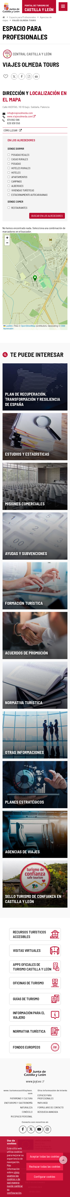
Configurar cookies (44, 1176)
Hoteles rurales (20, 168)
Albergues (17, 185)
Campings (16, 181)
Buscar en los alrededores (47, 215)
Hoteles (16, 172)
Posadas (16, 163)
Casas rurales (19, 159)
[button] (7, 237)
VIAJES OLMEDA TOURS (24, 20)
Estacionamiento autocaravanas (29, 194)
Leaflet (8, 325)
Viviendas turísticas (22, 190)
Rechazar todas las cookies (44, 1166)
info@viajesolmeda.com (20, 112)
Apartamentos (19, 177)
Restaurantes (19, 207)
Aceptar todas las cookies (44, 1156)
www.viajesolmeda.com (20, 116)
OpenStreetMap (28, 325)
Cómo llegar (11, 130)
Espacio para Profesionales (22, 17)
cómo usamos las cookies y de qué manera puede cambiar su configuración (15, 1182)
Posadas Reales (20, 154)
